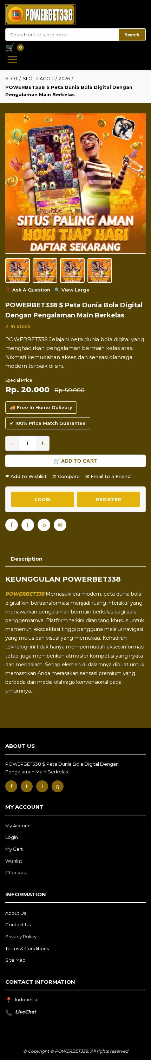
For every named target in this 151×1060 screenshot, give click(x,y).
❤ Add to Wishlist (26, 476)
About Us (15, 913)
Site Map (15, 960)
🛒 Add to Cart (75, 461)
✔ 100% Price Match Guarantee (48, 423)
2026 (64, 78)
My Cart (14, 849)
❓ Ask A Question (27, 290)
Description (26, 559)
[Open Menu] (12, 60)
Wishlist (13, 861)
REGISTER (108, 499)
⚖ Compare (66, 476)
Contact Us (18, 924)
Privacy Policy (21, 936)
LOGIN (43, 499)
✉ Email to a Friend (108, 476)
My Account (18, 825)
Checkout (16, 872)
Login (11, 837)
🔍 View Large (72, 290)
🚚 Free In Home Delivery (41, 407)
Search (131, 34)
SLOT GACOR (38, 78)
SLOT (11, 78)
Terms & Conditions (27, 948)
